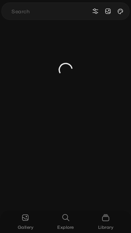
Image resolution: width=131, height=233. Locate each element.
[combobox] (50, 11)
